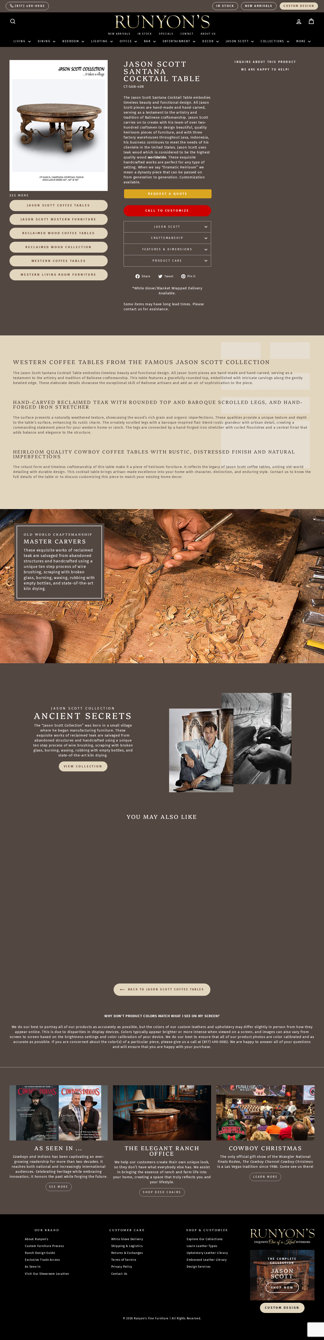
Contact (187, 33)
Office (126, 41)
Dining (45, 41)
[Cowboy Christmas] (265, 1113)
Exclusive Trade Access (42, 1259)
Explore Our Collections (205, 1239)
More (301, 41)
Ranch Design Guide (40, 1253)
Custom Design (298, 6)
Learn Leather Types (202, 1246)
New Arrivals (259, 6)
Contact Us (119, 1273)
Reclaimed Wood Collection (58, 247)
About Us (208, 33)
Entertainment (177, 41)
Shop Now (282, 1287)
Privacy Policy (121, 1266)
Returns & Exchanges (127, 1253)
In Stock (225, 6)
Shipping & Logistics (127, 1246)
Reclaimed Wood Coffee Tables (58, 233)
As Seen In (33, 1266)
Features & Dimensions (167, 249)
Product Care (167, 260)
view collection (83, 766)
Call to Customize (167, 210)
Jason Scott (238, 41)
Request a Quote (168, 193)
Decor (208, 41)
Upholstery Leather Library (207, 1253)
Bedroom (71, 41)
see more (58, 1186)
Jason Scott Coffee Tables (58, 205)
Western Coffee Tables (59, 261)
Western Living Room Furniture (59, 274)
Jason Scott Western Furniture (58, 219)
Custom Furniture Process (44, 1246)
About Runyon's (36, 1239)
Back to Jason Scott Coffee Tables (165, 989)
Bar (148, 41)
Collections (273, 41)
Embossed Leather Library (207, 1259)
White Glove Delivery (127, 1239)
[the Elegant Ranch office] (162, 1113)
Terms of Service (123, 1259)
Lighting (100, 41)
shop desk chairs (162, 1192)
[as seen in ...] (58, 1113)
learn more (265, 1176)
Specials (166, 33)
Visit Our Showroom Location (47, 1273)
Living (20, 41)
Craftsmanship (167, 238)
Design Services (199, 1266)
